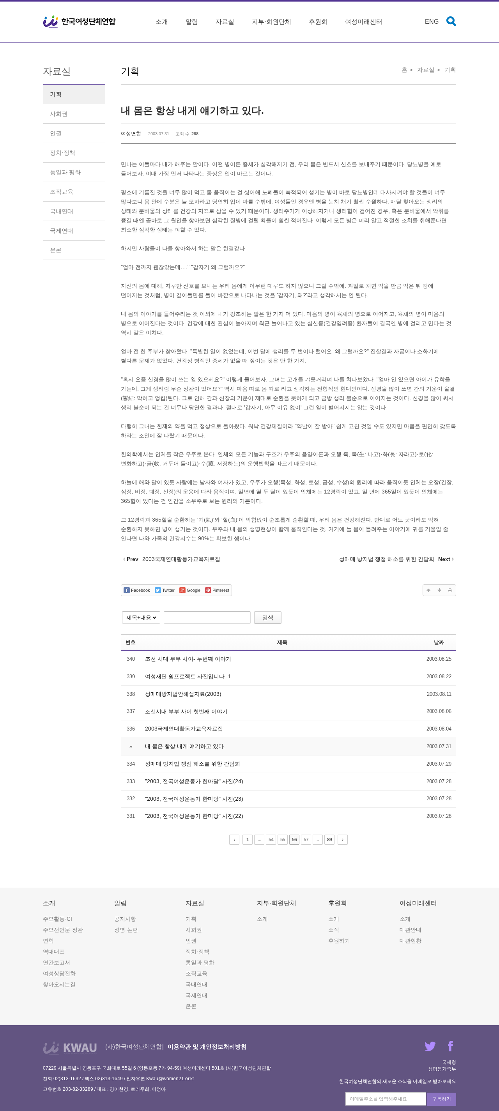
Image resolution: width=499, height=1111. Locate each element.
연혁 (48, 941)
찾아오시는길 (59, 984)
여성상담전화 (59, 973)
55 (282, 839)
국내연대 (61, 211)
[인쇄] (450, 590)
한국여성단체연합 (79, 21)
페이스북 (450, 1046)
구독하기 (441, 1099)
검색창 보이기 (451, 21)
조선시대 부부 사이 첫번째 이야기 (186, 711)
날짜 (439, 642)
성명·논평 (126, 930)
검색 (267, 617)
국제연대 (61, 230)
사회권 (58, 113)
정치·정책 (62, 152)
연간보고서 (56, 962)
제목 (282, 642)
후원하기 (339, 941)
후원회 (318, 21)
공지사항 (125, 919)
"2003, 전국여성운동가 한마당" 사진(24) (194, 781)
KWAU (70, 1048)
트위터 (430, 1046)
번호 (131, 642)
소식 (333, 930)
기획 (56, 94)
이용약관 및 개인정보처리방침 (207, 1046)
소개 (162, 21)
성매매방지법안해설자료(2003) (183, 694)
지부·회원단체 (271, 21)
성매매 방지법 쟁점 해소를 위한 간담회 (192, 764)
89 (329, 839)
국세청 (449, 1062)
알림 (192, 21)
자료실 (225, 21)
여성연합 (131, 133)
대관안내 (410, 930)
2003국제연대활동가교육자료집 (184, 728)
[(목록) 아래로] (439, 590)
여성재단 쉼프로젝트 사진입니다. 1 (188, 676)
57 (306, 839)
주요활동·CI (57, 919)
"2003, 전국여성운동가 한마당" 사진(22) (194, 816)
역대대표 (54, 951)
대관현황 (410, 941)
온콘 (56, 250)
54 (271, 839)
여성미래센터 (363, 21)
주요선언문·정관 (63, 930)
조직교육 (61, 191)
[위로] (428, 590)
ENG (432, 21)
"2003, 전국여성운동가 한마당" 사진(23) (194, 799)
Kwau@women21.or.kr (170, 1078)
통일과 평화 (65, 172)
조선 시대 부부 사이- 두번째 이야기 (188, 659)
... (259, 839)
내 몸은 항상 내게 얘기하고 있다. (192, 110)
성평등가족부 (442, 1069)
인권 (56, 133)
